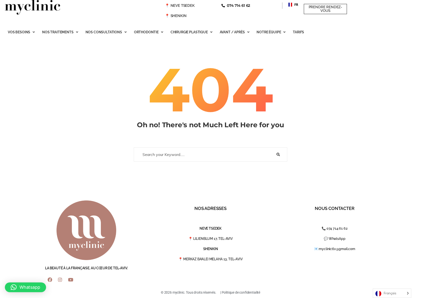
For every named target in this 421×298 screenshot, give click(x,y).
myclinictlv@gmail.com (337, 249)
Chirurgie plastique (189, 32)
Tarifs (298, 32)
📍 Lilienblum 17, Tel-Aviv (210, 239)
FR (291, 4)
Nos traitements (58, 32)
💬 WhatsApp (334, 239)
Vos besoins (19, 32)
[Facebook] (49, 279)
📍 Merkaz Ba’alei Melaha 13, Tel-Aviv (210, 259)
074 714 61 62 (337, 228)
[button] (291, 4)
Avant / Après (232, 32)
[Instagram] (60, 279)
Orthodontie (146, 32)
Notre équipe (269, 32)
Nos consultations (104, 32)
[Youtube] (70, 279)
